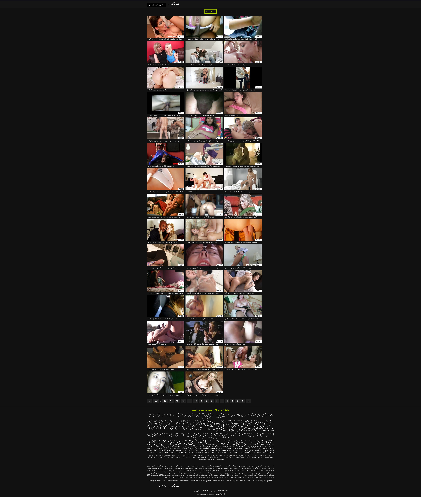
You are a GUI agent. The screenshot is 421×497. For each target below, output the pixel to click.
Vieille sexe (225, 481)
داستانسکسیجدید (265, 470)
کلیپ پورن (225, 416)
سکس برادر (185, 457)
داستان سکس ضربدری (212, 416)
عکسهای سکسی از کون (253, 457)
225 (156, 401)
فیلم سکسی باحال (197, 457)
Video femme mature (170, 481)
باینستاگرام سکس (177, 435)
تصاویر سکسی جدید (261, 466)
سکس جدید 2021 (153, 475)
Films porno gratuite (265, 481)
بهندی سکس (267, 414)
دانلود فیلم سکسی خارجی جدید (157, 470)
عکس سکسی (239, 457)
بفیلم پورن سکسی (163, 435)
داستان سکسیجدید (179, 468)
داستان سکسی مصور (245, 414)
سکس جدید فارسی (219, 477)
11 (190, 401)
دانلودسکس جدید (232, 473)
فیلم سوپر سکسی (212, 437)
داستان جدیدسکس (237, 466)
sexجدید (271, 466)
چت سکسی (269, 433)
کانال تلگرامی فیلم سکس (169, 433)
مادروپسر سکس (153, 433)
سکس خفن (233, 455)
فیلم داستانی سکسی (196, 414)
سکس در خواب (189, 416)
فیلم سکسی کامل (199, 437)
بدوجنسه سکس (169, 455)
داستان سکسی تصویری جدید (208, 466)
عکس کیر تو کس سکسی (205, 418)
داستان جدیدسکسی (224, 466)
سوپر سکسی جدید (165, 473)
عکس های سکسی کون (237, 433)
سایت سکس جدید (191, 473)
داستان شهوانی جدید (165, 468)
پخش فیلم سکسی (203, 459)
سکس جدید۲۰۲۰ (182, 477)
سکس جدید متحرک (206, 477)
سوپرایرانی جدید (152, 473)
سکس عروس (190, 435)
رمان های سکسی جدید (218, 473)
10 (196, 401)
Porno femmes (184, 481)
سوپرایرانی (165, 414)
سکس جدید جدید (243, 477)
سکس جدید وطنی (194, 477)
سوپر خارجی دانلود (211, 455)
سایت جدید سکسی (203, 473)
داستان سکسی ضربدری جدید (223, 468)
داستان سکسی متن (192, 468)
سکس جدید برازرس (255, 477)
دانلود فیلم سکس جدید (175, 470)
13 (177, 401)
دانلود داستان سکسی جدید (207, 470)
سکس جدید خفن (232, 477)
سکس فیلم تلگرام (211, 457)
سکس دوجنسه (224, 435)
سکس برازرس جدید (185, 475)
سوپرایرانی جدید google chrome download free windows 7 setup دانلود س (249, 475)
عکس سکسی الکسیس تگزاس (207, 433)
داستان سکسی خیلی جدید (242, 468)
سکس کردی (257, 416)
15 (165, 401)
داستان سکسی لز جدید (206, 468)
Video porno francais (237, 481)
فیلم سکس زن (246, 416)
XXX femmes (195, 481)
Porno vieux (216, 481)
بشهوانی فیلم (224, 433)
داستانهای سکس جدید (237, 470)
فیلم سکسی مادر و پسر (162, 416)
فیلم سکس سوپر (268, 435)
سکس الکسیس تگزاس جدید (214, 475)
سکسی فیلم (223, 455)
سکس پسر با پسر (229, 414)
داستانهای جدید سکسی (252, 470)
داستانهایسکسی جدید (222, 470)
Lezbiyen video (205, 491)
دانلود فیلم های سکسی (195, 455)
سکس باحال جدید (198, 475)
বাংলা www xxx (222, 491)
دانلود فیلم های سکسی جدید (265, 473)
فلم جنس (197, 491)
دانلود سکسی (181, 455)
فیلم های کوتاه (235, 416)
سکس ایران (258, 414)
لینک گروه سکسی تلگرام (179, 414)
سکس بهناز (174, 475)
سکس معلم (158, 455)
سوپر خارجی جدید (178, 473)
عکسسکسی (213, 435)
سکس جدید (210, 11)
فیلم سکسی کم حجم (187, 433)
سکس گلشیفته (176, 416)
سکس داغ (199, 416)
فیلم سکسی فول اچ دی (213, 414)
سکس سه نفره (236, 435)
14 (171, 401)
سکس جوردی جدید (170, 477)
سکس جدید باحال (268, 477)
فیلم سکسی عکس (226, 457)
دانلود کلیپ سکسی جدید (247, 473)
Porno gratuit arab (155, 481)
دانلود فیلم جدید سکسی (190, 470)
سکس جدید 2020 (165, 475)
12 (183, 401)
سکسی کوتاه (175, 457)
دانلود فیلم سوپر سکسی (252, 435)
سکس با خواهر (202, 435)
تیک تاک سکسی (249, 466)
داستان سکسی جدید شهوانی (171, 466)
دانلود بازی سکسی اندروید (262, 455)
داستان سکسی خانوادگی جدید (260, 468)
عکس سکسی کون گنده (255, 433)
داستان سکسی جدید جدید (189, 466)
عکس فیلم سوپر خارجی (161, 457)
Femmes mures (251, 481)
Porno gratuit (206, 481)
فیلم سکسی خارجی (245, 455)
